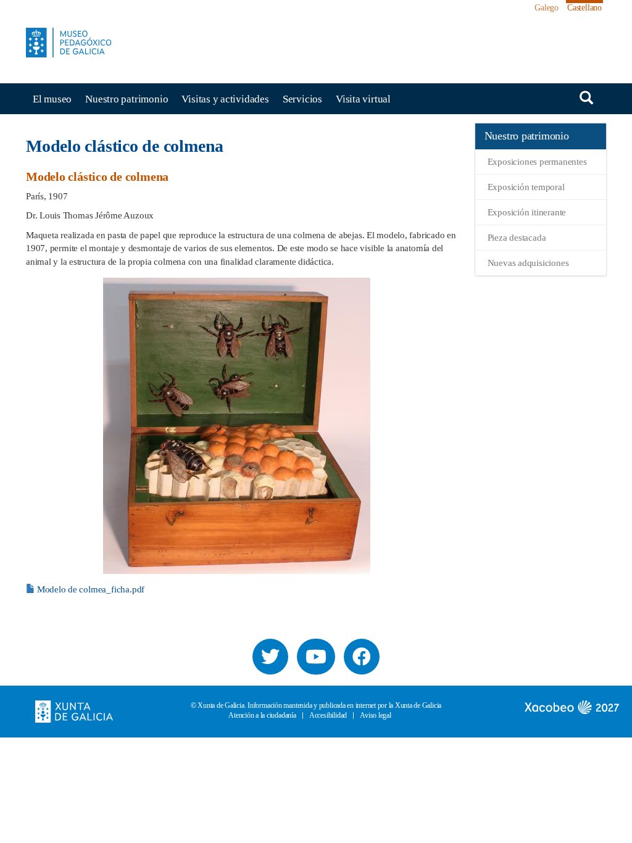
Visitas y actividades (224, 99)
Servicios (302, 99)
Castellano (584, 7)
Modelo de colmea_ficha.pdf (90, 589)
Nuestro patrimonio (126, 99)
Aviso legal (375, 715)
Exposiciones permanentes (537, 162)
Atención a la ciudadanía (262, 715)
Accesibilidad (328, 715)
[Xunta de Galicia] (74, 710)
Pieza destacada (517, 238)
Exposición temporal (526, 187)
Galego (546, 7)
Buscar (586, 98)
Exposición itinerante (527, 212)
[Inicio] (73, 42)
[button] (236, 426)
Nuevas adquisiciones (528, 263)
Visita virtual (363, 99)
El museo (52, 99)
